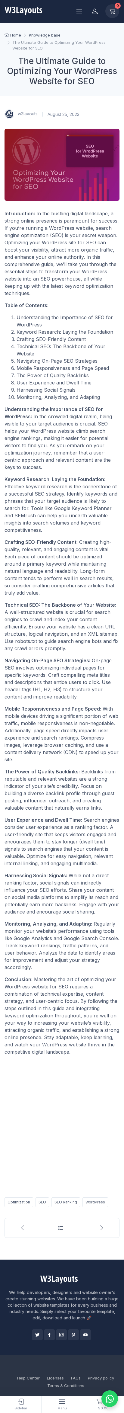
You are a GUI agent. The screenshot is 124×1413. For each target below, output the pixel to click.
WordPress (95, 1202)
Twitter (37, 1334)
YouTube (85, 1334)
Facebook (49, 1334)
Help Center (28, 1378)
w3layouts (27, 113)
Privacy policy (101, 1378)
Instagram (61, 1334)
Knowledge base (44, 35)
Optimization (19, 1202)
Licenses (55, 1378)
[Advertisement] (62, 1125)
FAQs (76, 1378)
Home (15, 35)
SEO (42, 1202)
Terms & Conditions (65, 1385)
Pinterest (73, 1334)
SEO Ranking (65, 1202)
